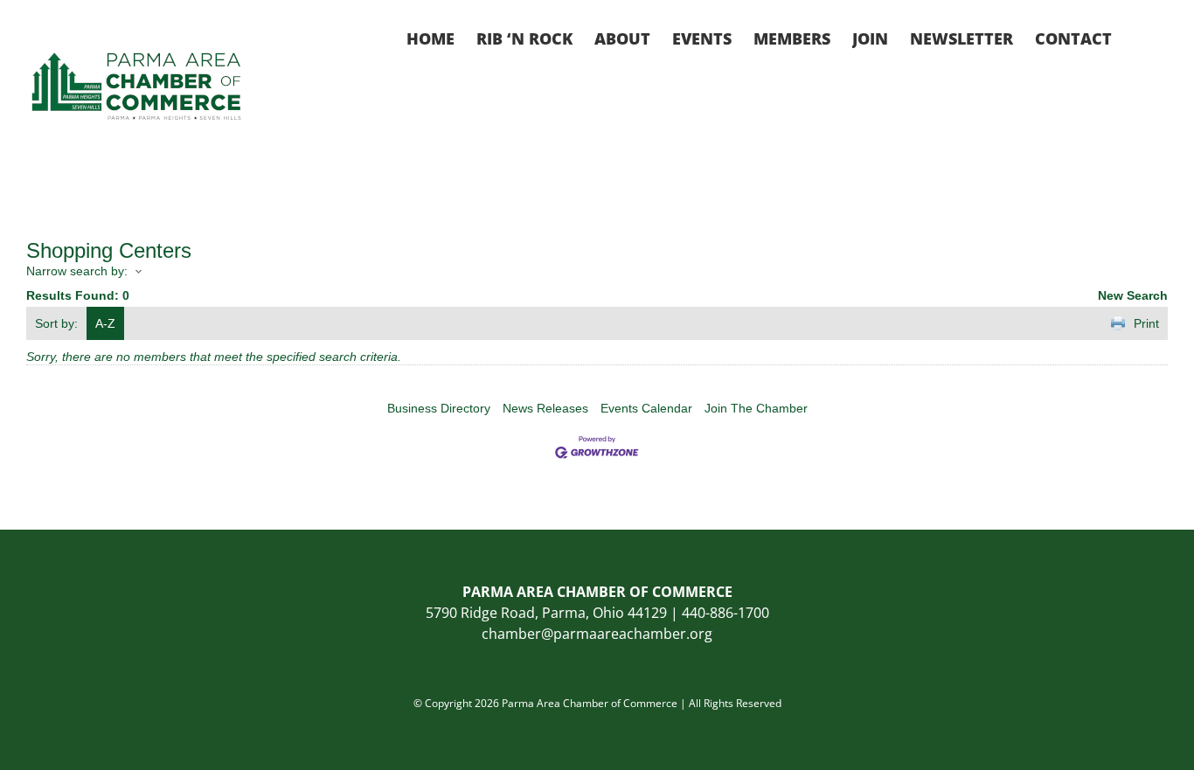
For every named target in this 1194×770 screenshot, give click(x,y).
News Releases (545, 408)
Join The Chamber (756, 408)
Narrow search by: (77, 271)
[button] (1140, 36)
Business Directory (438, 408)
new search (1133, 295)
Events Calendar (646, 408)
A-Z (105, 323)
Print (1146, 323)
